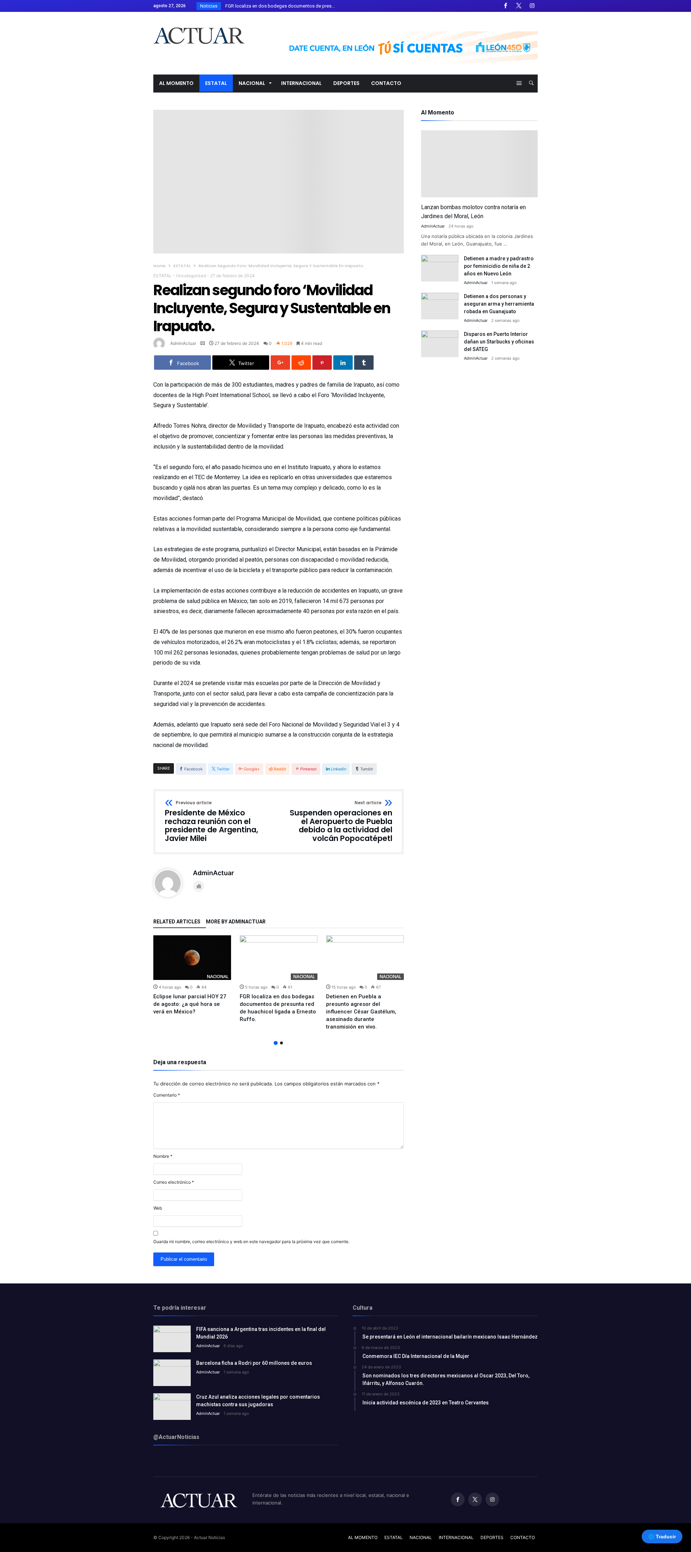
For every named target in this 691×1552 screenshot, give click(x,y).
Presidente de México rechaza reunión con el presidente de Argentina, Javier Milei (211, 822)
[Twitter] (518, 6)
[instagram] (532, 6)
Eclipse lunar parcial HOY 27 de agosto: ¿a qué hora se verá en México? (189, 1004)
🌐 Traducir (662, 1536)
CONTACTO (522, 1537)
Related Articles (176, 922)
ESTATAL (182, 266)
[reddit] (301, 362)
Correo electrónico (173, 1182)
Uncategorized (191, 275)
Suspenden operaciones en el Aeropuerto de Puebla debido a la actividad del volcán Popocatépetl (341, 822)
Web (157, 1208)
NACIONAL (218, 976)
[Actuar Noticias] (198, 22)
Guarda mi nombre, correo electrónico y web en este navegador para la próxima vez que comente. (251, 1241)
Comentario (166, 1095)
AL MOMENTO (363, 1537)
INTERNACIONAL (456, 1537)
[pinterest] (322, 362)
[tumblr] (364, 362)
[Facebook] (505, 6)
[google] (280, 362)
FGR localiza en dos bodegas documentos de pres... (278, 6)
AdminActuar (183, 343)
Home (159, 266)
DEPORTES (491, 1537)
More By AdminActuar (236, 922)
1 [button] (275, 1043)
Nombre (162, 1156)
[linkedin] (343, 362)
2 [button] (281, 1043)
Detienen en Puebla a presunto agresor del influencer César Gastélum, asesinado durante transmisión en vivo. (361, 1011)
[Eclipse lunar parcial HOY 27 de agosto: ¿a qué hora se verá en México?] (192, 957)
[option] (192, 975)
